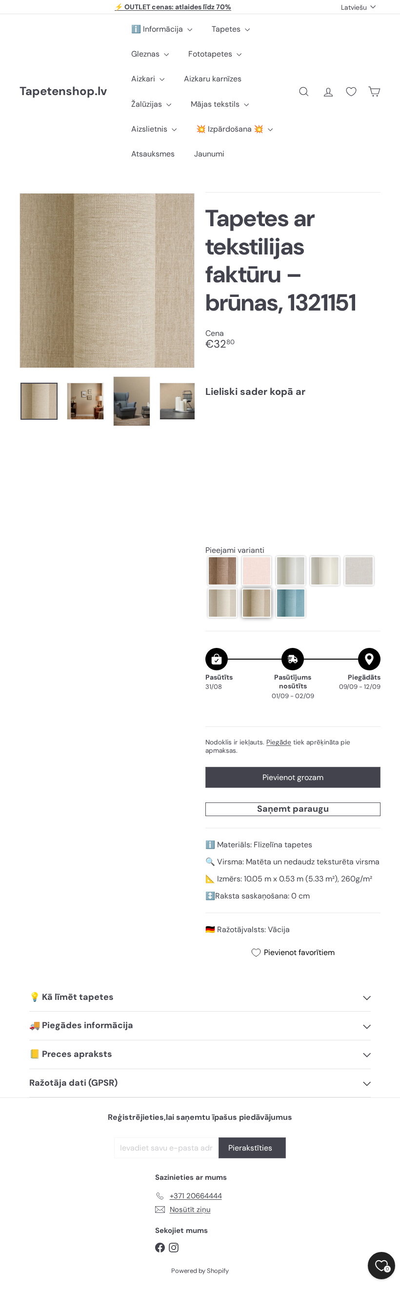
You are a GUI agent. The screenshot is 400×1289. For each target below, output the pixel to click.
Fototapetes (211, 54)
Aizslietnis (150, 129)
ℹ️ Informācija (158, 29)
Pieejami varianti (234, 550)
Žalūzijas (147, 104)
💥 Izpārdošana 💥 (230, 129)
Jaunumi (209, 154)
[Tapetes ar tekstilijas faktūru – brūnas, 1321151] (293, 439)
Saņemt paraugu (293, 809)
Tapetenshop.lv (63, 91)
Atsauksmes (153, 154)
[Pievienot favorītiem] (368, 425)
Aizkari (144, 79)
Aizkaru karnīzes (212, 79)
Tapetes (227, 29)
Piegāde (278, 742)
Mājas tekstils (216, 104)
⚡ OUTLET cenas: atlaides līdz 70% (173, 6)
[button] (222, 571)
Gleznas (146, 54)
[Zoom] (107, 281)
